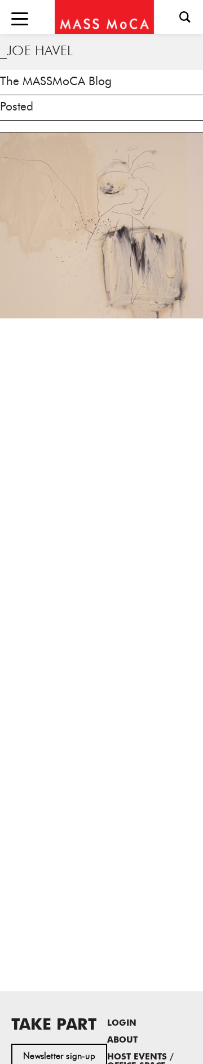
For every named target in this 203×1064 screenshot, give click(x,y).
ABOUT (122, 1040)
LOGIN (121, 1023)
